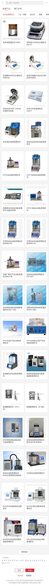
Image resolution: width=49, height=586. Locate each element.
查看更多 (24, 552)
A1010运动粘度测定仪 (11, 175)
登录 (19, 570)
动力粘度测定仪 (8, 14)
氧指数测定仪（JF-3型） (36, 407)
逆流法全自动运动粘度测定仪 (36, 143)
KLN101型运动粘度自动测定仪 (36, 507)
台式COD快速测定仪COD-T (35, 109)
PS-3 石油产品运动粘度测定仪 (12, 341)
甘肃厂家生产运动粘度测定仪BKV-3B (12, 275)
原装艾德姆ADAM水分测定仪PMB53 (36, 76)
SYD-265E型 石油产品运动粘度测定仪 (36, 341)
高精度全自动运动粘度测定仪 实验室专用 (12, 209)
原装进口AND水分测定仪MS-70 (36, 43)
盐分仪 (32, 14)
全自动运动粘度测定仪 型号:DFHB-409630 (35, 441)
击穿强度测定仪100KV (11, 42)
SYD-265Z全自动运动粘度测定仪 (36, 540)
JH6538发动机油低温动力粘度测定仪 (12, 441)
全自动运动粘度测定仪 (12, 142)
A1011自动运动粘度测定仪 (36, 176)
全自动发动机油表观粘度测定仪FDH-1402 (12, 308)
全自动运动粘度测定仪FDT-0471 (35, 275)
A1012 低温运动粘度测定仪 (36, 209)
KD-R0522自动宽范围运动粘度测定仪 (12, 540)
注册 (29, 570)
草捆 (40, 14)
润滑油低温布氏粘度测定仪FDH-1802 (36, 308)
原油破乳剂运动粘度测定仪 (12, 374)
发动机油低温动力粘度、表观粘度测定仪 (36, 374)
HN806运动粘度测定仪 (36, 473)
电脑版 (28, 575)
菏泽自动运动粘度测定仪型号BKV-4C (12, 242)
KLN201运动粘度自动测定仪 (12, 507)
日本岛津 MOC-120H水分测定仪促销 (12, 109)
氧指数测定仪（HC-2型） (11, 408)
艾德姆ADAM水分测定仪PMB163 (12, 76)
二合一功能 (22, 14)
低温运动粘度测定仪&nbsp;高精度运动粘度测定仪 (12, 475)
